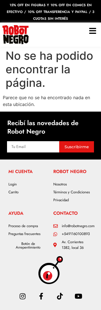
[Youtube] (78, 296)
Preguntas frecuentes (24, 233)
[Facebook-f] (41, 296)
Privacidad (61, 200)
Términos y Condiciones (71, 192)
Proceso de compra (23, 226)
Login (12, 184)
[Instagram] (22, 296)
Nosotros (60, 184)
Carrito (13, 192)
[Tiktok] (59, 296)
